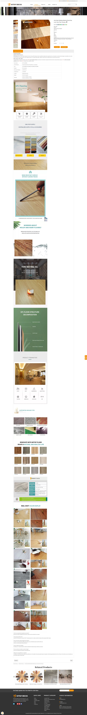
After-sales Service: (55, 27)
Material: (55, 32)
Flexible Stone (46, 700)
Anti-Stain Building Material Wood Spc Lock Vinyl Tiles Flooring (34, 663)
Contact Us (36, 704)
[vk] (17, 704)
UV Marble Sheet (47, 705)
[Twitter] (15, 704)
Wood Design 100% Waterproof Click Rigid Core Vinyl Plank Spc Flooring (69, 684)
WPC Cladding (46, 706)
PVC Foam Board (47, 704)
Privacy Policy (59, 713)
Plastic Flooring (21, 663)
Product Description (18, 51)
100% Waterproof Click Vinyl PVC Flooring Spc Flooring (40, 684)
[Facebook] (21, 704)
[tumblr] (19, 704)
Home (35, 698)
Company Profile (37, 700)
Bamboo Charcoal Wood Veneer (49, 699)
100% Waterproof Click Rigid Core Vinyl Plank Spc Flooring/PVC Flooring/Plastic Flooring (26, 684)
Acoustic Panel (46, 698)
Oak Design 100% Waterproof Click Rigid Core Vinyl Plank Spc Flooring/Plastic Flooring (55, 684)
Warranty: (55, 29)
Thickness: (55, 40)
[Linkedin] (14, 704)
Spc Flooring (15, 663)
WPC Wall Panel (47, 709)
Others (45, 710)
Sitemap (55, 713)
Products (35, 699)
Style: (55, 34)
